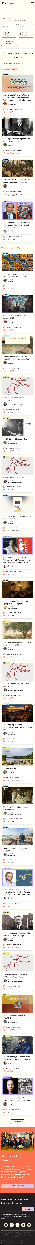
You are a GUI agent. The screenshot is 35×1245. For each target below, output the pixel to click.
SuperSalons (27, 53)
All (4, 53)
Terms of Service (12, 1241)
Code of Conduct (24, 34)
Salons (10, 53)
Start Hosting (9, 27)
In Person (17, 58)
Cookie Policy (29, 1241)
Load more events (17, 1121)
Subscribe (28, 1209)
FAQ (8, 1241)
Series (17, 53)
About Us (3, 1241)
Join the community (17, 1186)
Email (4, 1206)
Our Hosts (25, 27)
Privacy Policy (21, 1241)
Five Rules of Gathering (9, 42)
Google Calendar (8, 34)
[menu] (32, 3)
